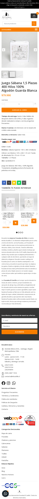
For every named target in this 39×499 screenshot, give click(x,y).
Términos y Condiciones (10, 396)
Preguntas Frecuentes (10, 392)
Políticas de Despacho (9, 402)
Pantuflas (5, 460)
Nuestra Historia (8, 474)
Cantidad (5, 100)
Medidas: (5, 150)
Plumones (5, 450)
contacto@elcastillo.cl (12, 376)
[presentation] (3, 49)
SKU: (3, 161)
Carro (4, 478)
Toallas (4, 454)
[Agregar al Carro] (15, 223)
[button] (4, 183)
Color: (4, 147)
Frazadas (5, 437)
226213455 (9, 365)
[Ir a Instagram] (8, 383)
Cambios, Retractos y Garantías (13, 406)
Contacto (5, 409)
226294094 (9, 370)
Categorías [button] (6, 30)
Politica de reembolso (9, 399)
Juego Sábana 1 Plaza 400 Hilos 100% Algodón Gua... (8, 216)
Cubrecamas (6, 443)
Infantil (4, 457)
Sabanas (4, 447)
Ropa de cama (7, 433)
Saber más (21, 135)
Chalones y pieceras (9, 440)
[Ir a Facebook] (4, 383)
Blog (3, 471)
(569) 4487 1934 (11, 373)
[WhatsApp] (13, 383)
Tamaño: (5, 158)
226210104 (9, 367)
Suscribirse (19, 332)
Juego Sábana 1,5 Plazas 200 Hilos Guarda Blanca (27, 215)
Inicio (3, 468)
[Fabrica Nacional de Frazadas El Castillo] (6, 15)
